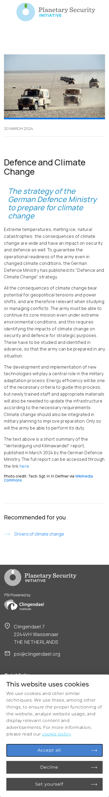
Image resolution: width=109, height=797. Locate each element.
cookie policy (56, 734)
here (24, 466)
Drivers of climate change (39, 534)
